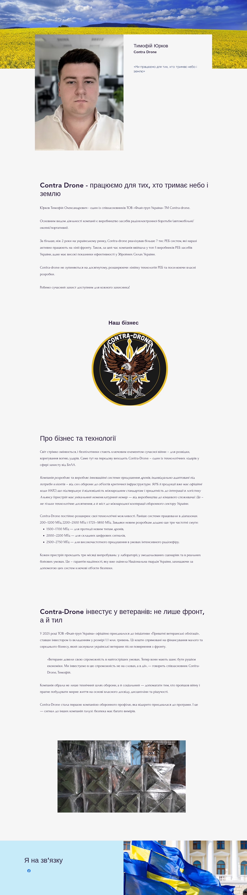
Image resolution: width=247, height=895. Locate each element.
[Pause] (62, 807)
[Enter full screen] (180, 807)
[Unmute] (68, 807)
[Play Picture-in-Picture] (174, 807)
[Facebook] (29, 871)
